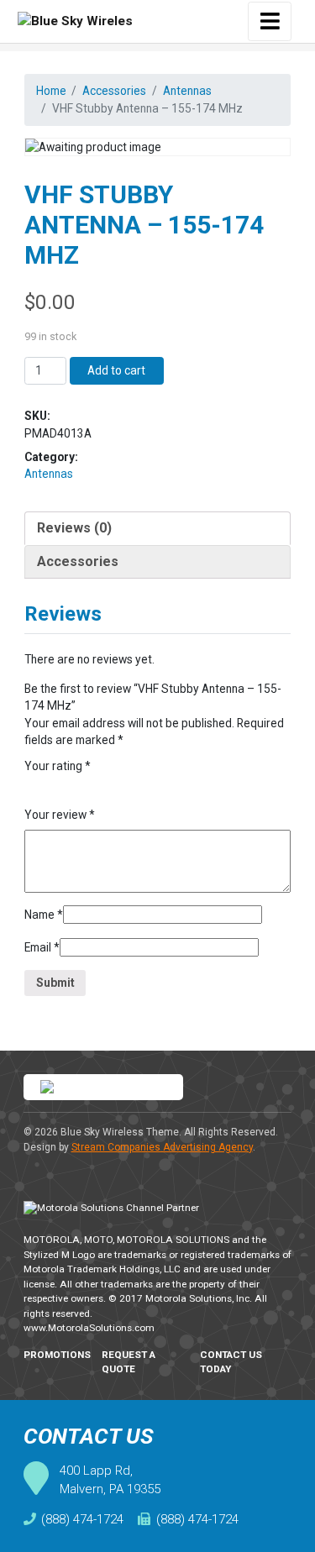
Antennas (187, 90)
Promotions (57, 1355)
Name (43, 914)
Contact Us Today (231, 1362)
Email (42, 947)
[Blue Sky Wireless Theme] (75, 21)
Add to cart (116, 370)
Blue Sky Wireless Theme (119, 1132)
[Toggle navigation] (269, 21)
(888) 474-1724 (82, 1519)
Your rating (57, 766)
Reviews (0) (74, 528)
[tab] (157, 528)
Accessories (114, 90)
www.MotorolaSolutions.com (89, 1328)
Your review (59, 814)
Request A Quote (128, 1362)
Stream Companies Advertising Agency (162, 1147)
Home (51, 90)
